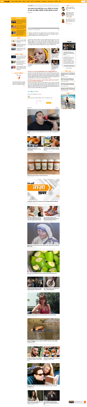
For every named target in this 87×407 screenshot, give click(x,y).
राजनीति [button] (55, 1)
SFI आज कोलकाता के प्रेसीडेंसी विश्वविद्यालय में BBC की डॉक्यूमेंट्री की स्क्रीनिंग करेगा (44, 71)
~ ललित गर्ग (68, 10)
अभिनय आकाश (30, 29)
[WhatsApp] (58, 20)
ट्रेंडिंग (18, 38)
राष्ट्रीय (13, 1)
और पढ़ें (24, 85)
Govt (51, 97)
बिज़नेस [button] (19, 1)
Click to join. (39, 94)
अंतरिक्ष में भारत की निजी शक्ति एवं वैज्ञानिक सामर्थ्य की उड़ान (70, 8)
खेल (74, 76)
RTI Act (43, 97)
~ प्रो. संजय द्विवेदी (69, 17)
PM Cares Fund (31, 97)
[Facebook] (58, 16)
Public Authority (38, 97)
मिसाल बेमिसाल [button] (37, 1)
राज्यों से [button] (27, 1)
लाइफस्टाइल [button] (44, 1)
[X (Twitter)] (58, 18)
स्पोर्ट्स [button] (24, 1)
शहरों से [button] (32, 1)
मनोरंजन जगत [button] (50, 1)
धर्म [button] (59, 1)
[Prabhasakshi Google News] (58, 29)
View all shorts (69, 68)
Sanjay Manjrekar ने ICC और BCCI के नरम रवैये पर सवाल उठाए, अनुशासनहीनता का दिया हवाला (68, 74)
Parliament (48, 97)
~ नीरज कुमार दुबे (69, 23)
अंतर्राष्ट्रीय (16, 1)
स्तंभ (68, 5)
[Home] (29, 5)
